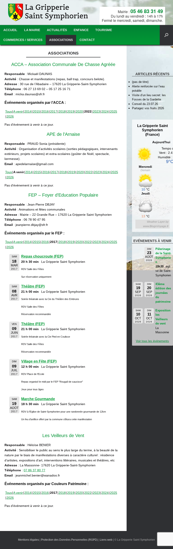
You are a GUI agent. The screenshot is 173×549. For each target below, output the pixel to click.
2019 (70, 111)
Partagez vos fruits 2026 (148, 108)
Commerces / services (22, 40)
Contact (87, 40)
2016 (45, 111)
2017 (53, 111)
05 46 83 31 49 (146, 11)
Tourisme (103, 30)
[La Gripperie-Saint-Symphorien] (48, 12)
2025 (113, 111)
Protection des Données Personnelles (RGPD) (69, 539)
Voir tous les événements (152, 341)
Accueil (10, 30)
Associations (61, 40)
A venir (18, 111)
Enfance (81, 30)
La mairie (32, 30)
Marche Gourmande (38, 399)
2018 (62, 111)
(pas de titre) (140, 82)
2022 (88, 172)
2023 (96, 111)
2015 (36, 111)
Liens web (106, 539)
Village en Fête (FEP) (39, 361)
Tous (8, 111)
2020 (79, 111)
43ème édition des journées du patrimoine (163, 292)
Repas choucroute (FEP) (42, 256)
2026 (10, 116)
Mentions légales (28, 539)
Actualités (57, 30)
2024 (105, 111)
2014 (28, 111)
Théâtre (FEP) (33, 286)
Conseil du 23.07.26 (145, 104)
